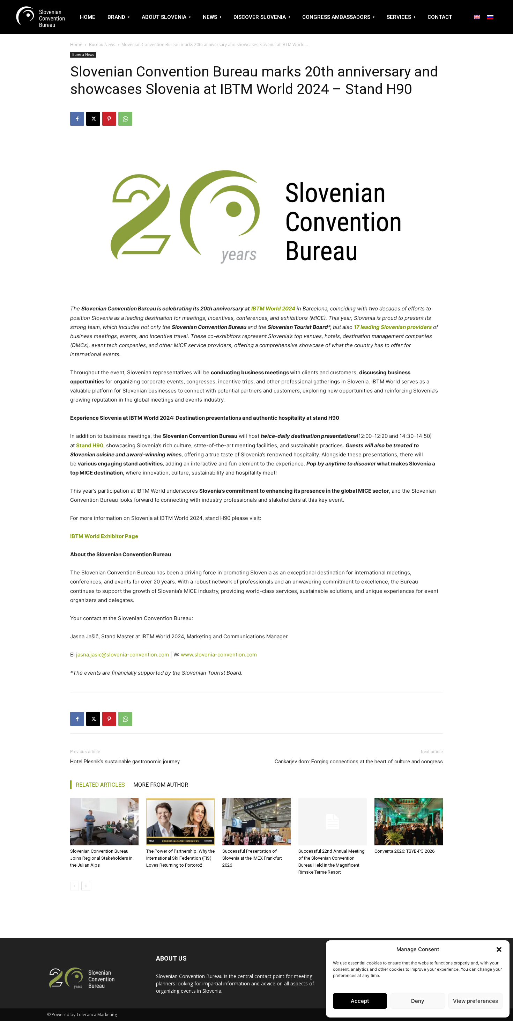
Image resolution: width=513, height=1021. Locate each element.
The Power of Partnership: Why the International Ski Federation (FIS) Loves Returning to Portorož (180, 858)
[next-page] (85, 886)
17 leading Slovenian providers (393, 327)
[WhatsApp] (125, 119)
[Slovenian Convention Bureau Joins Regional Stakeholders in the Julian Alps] (104, 821)
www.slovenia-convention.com (219, 654)
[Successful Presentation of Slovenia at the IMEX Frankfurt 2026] (256, 821)
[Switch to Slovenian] (490, 16)
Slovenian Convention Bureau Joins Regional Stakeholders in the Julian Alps (101, 858)
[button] (499, 949)
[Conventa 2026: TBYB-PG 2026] (408, 821)
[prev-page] (74, 886)
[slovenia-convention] (40, 17)
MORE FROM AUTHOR (160, 784)
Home (76, 44)
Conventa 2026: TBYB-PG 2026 (404, 851)
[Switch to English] (477, 16)
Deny (417, 1001)
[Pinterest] (109, 119)
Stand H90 (89, 445)
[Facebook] (77, 119)
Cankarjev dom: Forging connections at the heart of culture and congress (359, 761)
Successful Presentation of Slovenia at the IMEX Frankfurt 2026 (252, 858)
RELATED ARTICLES (100, 784)
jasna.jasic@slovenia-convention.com (122, 654)
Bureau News (102, 44)
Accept (360, 1001)
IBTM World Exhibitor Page (104, 536)
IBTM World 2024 (273, 308)
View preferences (475, 1001)
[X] (93, 119)
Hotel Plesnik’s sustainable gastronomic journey (125, 761)
